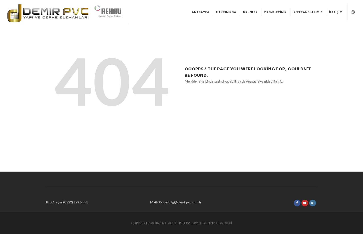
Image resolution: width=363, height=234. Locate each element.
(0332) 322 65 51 (75, 202)
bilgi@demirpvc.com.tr (184, 202)
